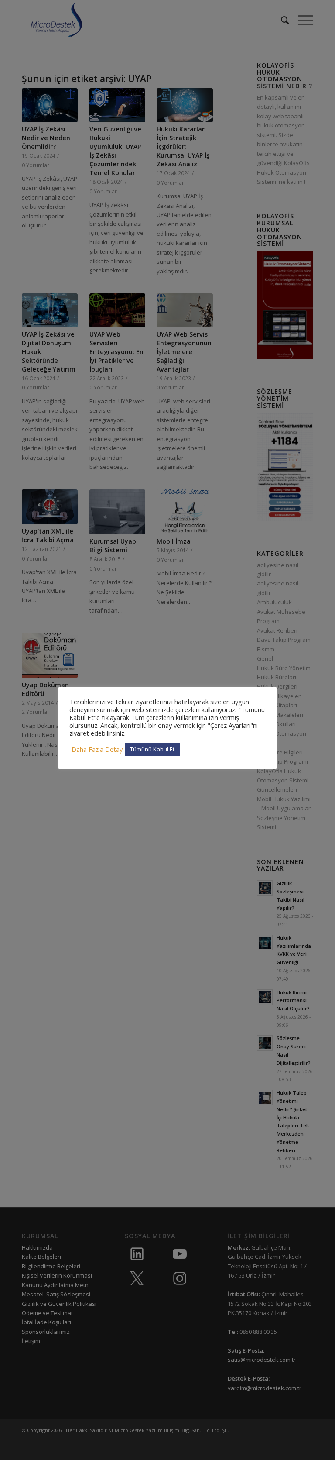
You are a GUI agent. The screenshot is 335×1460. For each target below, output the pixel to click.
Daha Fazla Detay (97, 749)
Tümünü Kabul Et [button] (152, 749)
